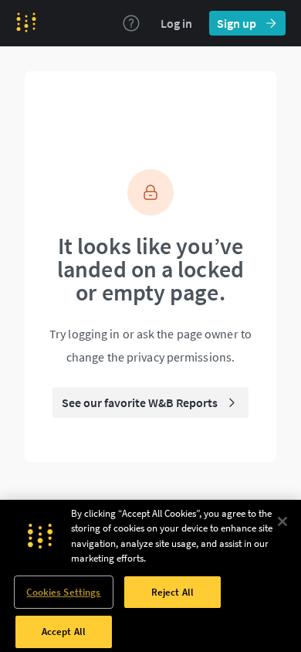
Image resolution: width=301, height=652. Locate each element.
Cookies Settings (63, 592)
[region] (150, 576)
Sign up (236, 23)
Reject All (172, 592)
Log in (176, 23)
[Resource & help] (131, 23)
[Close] (282, 521)
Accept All (64, 631)
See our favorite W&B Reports (140, 402)
